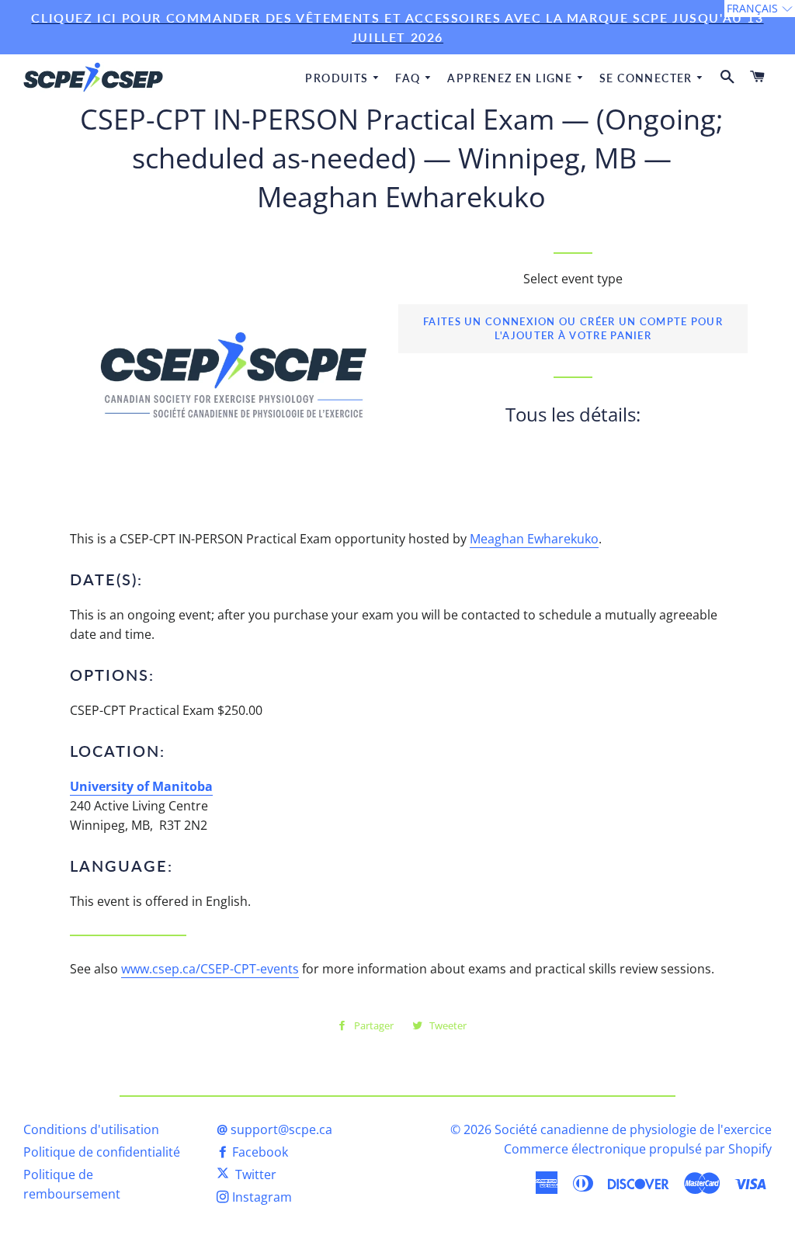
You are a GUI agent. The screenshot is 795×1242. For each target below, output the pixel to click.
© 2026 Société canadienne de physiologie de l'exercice (611, 1129)
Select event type (573, 278)
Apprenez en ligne (511, 78)
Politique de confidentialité (101, 1151)
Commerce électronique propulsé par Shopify (638, 1148)
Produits (338, 78)
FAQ (409, 78)
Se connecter (647, 78)
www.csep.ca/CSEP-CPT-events (210, 968)
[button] (759, 8)
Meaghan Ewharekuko (534, 538)
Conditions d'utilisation (91, 1129)
